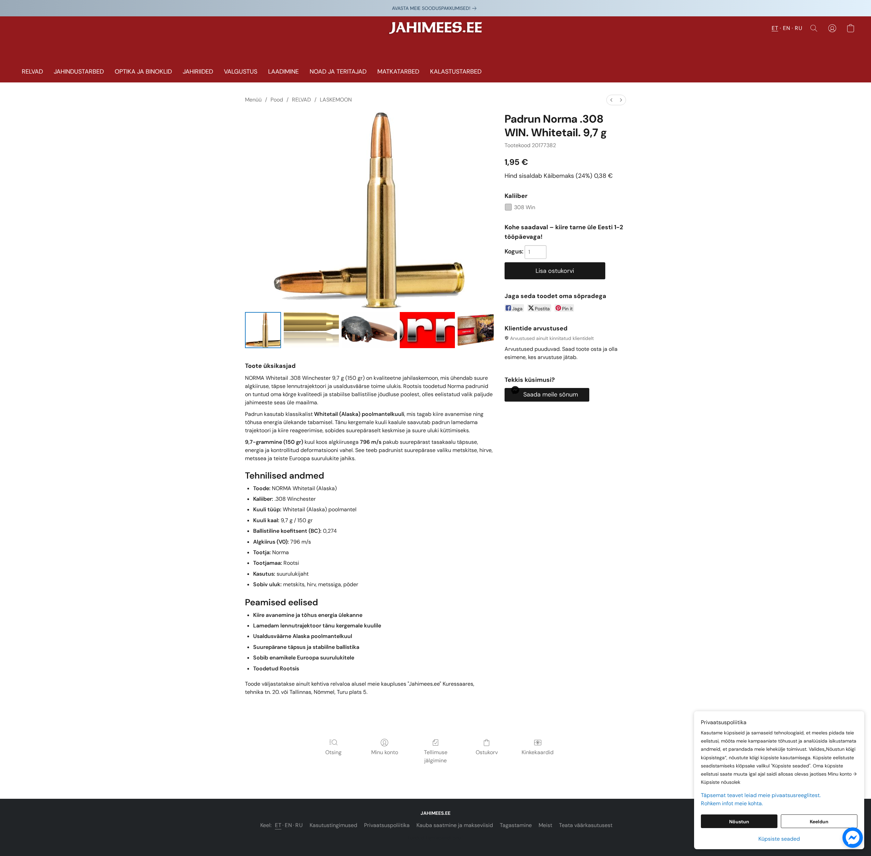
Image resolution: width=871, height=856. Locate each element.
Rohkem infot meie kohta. (732, 803)
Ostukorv (487, 752)
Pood (276, 99)
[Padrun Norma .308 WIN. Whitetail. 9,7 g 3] (427, 330)
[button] (435, 31)
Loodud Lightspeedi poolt (436, 838)
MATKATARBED (398, 71)
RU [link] (299, 825)
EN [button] (786, 28)
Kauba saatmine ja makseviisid (454, 825)
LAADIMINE (283, 71)
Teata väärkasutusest (585, 825)
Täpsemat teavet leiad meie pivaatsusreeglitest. (761, 795)
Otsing (333, 752)
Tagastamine (516, 825)
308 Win (524, 207)
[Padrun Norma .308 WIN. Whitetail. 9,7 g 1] (311, 330)
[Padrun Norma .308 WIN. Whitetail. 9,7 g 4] (476, 330)
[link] (435, 8)
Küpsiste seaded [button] (779, 838)
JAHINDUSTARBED (79, 71)
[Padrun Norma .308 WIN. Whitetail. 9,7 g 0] (263, 330)
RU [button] (798, 28)
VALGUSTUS (240, 71)
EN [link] (288, 825)
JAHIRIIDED (198, 71)
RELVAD (32, 71)
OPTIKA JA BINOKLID (143, 71)
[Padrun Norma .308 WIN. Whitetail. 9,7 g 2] (369, 330)
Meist (545, 825)
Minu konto (384, 752)
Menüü (253, 99)
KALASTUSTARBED (455, 71)
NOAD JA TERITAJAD (338, 71)
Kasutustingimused (333, 825)
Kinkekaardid (538, 752)
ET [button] (775, 28)
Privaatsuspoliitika (387, 825)
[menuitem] (611, 100)
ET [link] (278, 825)
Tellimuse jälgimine (435, 756)
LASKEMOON (336, 99)
